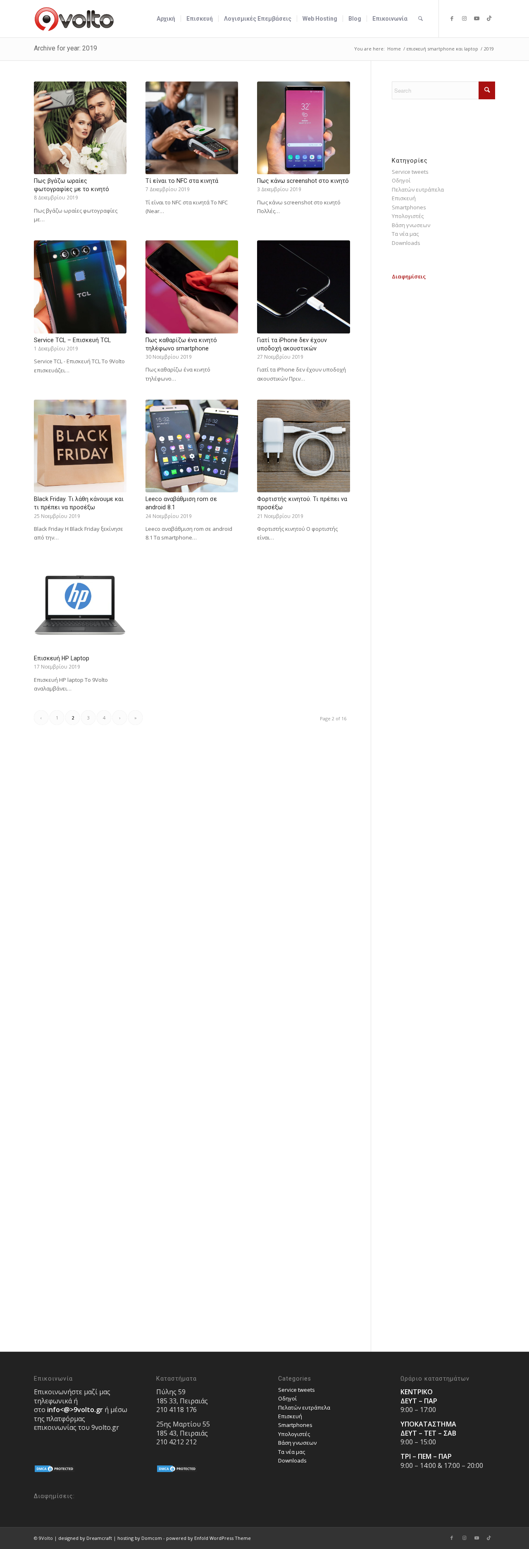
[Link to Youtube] (476, 18)
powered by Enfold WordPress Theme (208, 1538)
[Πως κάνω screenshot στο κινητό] (303, 128)
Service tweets (410, 171)
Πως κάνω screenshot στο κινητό (303, 180)
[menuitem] (166, 18)
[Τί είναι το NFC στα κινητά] (191, 128)
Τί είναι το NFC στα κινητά (181, 180)
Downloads (406, 243)
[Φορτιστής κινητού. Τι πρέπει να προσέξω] (303, 446)
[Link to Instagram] (464, 18)
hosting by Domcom (139, 1538)
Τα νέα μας (405, 233)
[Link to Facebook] (452, 18)
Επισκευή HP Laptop (61, 658)
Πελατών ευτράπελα (418, 189)
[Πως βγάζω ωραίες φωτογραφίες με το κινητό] (80, 128)
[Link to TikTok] (489, 18)
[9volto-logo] (74, 18)
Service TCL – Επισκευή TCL (72, 340)
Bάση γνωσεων (411, 225)
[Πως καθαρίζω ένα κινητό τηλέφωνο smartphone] (191, 286)
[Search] (420, 18)
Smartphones (409, 207)
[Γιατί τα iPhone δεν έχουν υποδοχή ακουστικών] (303, 286)
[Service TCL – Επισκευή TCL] (80, 286)
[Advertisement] (443, 405)
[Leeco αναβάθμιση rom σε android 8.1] (191, 446)
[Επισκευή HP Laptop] (80, 605)
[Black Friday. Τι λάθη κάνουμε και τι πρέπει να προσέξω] (80, 446)
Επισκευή (404, 198)
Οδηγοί (401, 180)
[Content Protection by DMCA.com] (54, 1471)
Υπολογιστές (408, 216)
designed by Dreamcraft (85, 1538)
